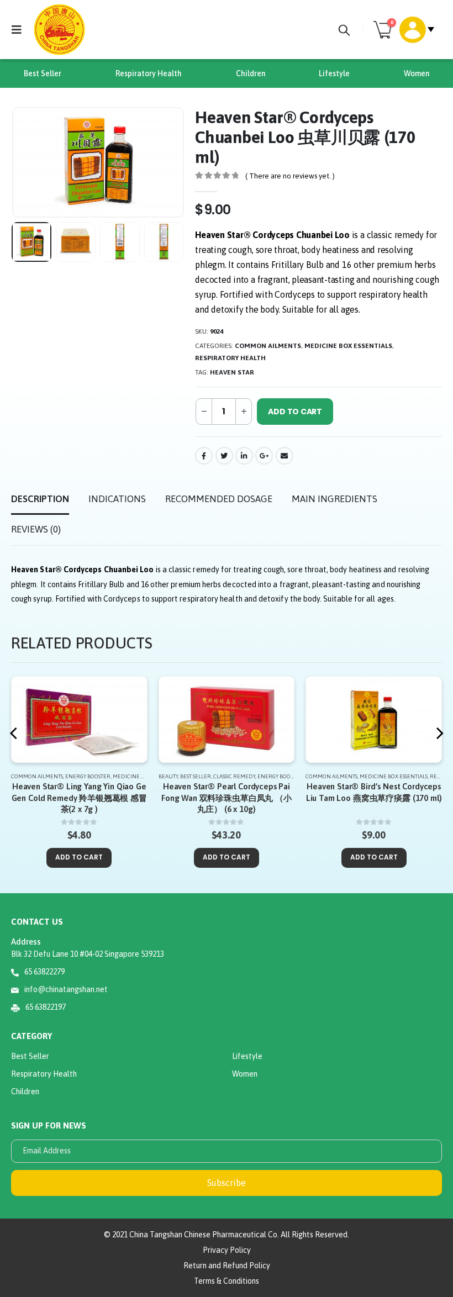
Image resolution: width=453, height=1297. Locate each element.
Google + (264, 456)
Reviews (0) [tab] (36, 529)
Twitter (224, 456)
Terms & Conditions (226, 1281)
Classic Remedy (87, 776)
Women (416, 73)
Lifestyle (334, 73)
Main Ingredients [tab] (334, 498)
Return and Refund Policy (226, 1265)
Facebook (204, 456)
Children (250, 73)
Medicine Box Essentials (348, 346)
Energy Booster (133, 776)
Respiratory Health (148, 73)
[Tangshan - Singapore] (59, 29)
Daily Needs (376, 776)
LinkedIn (244, 456)
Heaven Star (232, 372)
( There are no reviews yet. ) (290, 176)
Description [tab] (40, 498)
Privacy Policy (227, 1250)
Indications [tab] (117, 498)
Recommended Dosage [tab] (218, 498)
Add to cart (295, 411)
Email (284, 456)
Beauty (21, 776)
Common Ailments (268, 346)
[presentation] (25, 162)
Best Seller (42, 73)
